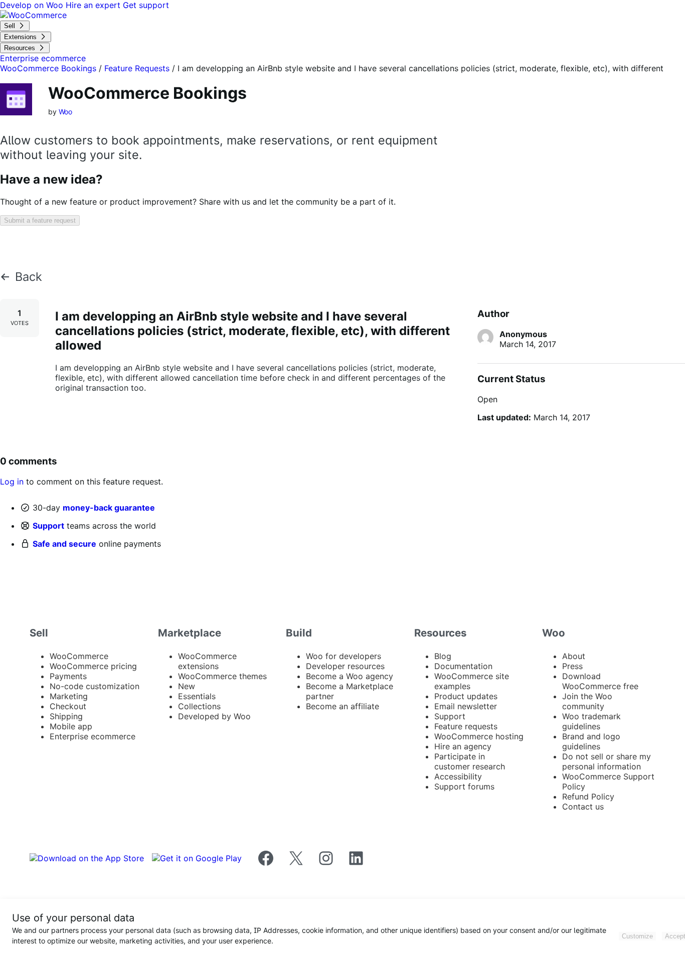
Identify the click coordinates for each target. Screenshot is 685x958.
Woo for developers (343, 656)
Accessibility (458, 776)
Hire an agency (462, 746)
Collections (199, 706)
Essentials (197, 696)
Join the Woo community (587, 701)
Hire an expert (94, 5)
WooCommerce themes (222, 676)
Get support (146, 5)
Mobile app (71, 726)
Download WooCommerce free (600, 681)
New (186, 686)
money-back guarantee (109, 508)
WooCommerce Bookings (48, 68)
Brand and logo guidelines (591, 741)
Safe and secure (64, 544)
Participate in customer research (469, 761)
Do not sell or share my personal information (606, 761)
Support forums (464, 786)
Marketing (69, 696)
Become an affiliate (342, 706)
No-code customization (94, 686)
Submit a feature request (40, 220)
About (573, 656)
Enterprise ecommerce (92, 736)
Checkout (68, 706)
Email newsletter (465, 706)
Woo (66, 111)
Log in (12, 481)
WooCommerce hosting (479, 736)
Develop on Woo (33, 5)
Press (572, 666)
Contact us (583, 807)
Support (48, 526)
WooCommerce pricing (93, 666)
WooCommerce (79, 656)
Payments (68, 676)
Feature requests (465, 726)
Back (28, 277)
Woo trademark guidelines (591, 721)
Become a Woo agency (349, 676)
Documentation (463, 666)
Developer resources (345, 666)
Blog (442, 656)
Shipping (66, 716)
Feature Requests (136, 68)
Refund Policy (588, 796)
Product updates (465, 696)
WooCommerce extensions (207, 661)
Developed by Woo (214, 716)
